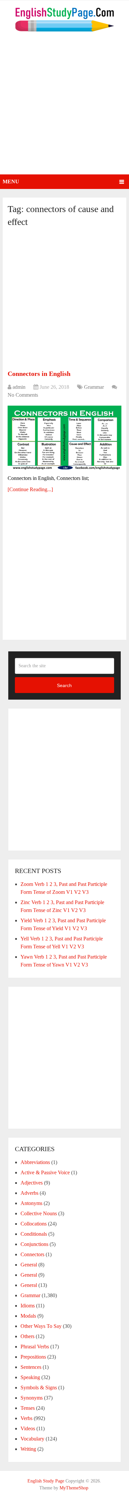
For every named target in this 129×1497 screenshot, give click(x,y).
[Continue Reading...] (30, 489)
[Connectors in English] (64, 438)
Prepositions (33, 1357)
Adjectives (32, 1183)
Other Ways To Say (41, 1326)
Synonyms (32, 1398)
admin (19, 387)
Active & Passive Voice (45, 1172)
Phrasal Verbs (35, 1346)
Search (64, 685)
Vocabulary (32, 1439)
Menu (11, 181)
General (29, 1264)
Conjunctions (34, 1244)
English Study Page (45, 1481)
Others (27, 1336)
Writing (28, 1449)
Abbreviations (35, 1162)
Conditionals (34, 1234)
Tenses (28, 1408)
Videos (28, 1428)
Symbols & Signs (39, 1387)
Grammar (94, 387)
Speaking (30, 1377)
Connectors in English (39, 373)
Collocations (34, 1223)
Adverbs (29, 1193)
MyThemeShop (74, 1487)
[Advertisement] (64, 106)
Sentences (31, 1367)
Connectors (32, 1254)
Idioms (28, 1305)
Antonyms (31, 1203)
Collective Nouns (39, 1213)
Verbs (26, 1418)
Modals (28, 1316)
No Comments (23, 395)
